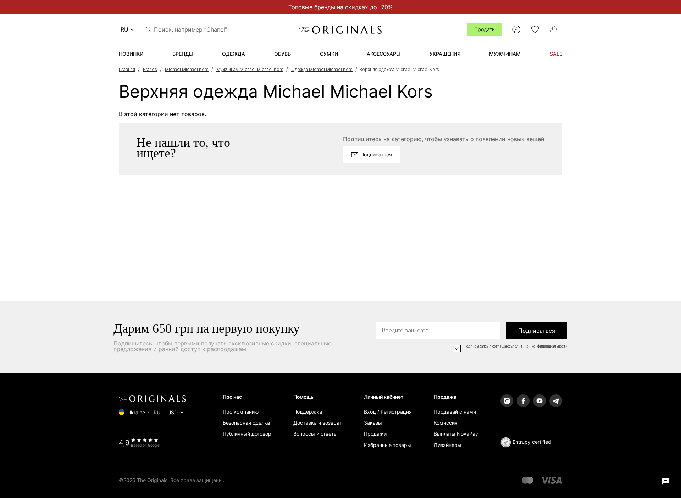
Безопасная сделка (246, 423)
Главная (127, 69)
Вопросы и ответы (315, 434)
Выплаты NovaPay (456, 434)
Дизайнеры (447, 445)
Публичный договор (247, 434)
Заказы (373, 423)
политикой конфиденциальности (540, 346)
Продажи (375, 434)
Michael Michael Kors (187, 69)
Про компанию (241, 412)
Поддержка (307, 412)
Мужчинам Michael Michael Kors (249, 69)
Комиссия (446, 423)
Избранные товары (387, 445)
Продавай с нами (455, 412)
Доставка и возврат (317, 423)
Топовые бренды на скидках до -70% (340, 7)
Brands (150, 69)
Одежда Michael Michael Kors (322, 69)
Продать (484, 29)
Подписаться (536, 330)
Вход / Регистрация (388, 412)
